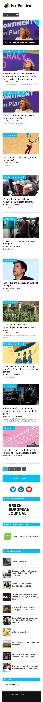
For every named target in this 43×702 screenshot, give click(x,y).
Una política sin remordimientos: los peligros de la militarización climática (20, 451)
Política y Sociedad (14, 51)
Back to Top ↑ (21, 478)
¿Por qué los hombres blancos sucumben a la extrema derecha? (18, 200)
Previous (5, 33)
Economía (9, 135)
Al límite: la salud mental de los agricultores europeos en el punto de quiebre (20, 411)
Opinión (8, 427)
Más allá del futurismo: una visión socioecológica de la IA (18, 116)
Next (37, 33)
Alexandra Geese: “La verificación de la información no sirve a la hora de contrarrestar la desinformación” (20, 76)
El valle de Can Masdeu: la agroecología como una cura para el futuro (19, 327)
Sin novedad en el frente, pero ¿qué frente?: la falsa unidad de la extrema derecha (20, 369)
